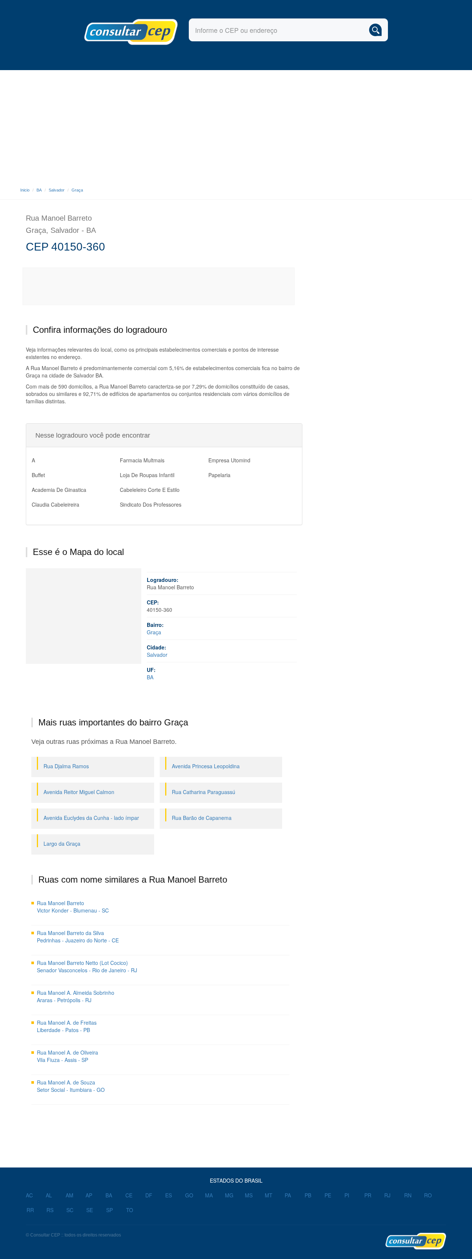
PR (367, 1195)
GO (189, 1195)
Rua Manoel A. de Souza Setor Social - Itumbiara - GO (71, 1086)
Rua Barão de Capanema (202, 817)
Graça (77, 190)
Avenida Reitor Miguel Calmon (79, 792)
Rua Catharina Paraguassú (203, 792)
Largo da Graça (62, 843)
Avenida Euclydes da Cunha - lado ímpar (91, 817)
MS (249, 1195)
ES (168, 1195)
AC (29, 1195)
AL (49, 1195)
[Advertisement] (236, 125)
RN (408, 1195)
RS (49, 1210)
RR (30, 1210)
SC (69, 1210)
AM (69, 1195)
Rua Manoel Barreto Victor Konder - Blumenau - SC (73, 906)
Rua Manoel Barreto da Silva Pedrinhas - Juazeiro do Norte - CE (78, 936)
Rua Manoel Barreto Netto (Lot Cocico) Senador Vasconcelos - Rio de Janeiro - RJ (87, 966)
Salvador (57, 190)
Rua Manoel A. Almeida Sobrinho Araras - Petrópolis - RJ (75, 996)
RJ (387, 1195)
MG (229, 1195)
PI (346, 1195)
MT (269, 1195)
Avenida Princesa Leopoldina (206, 766)
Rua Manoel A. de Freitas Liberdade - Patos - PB (67, 1026)
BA (39, 190)
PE (327, 1195)
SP (109, 1210)
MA (209, 1195)
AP (89, 1195)
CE (128, 1195)
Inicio (25, 190)
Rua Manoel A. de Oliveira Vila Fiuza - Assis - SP (67, 1056)
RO (428, 1195)
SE (89, 1210)
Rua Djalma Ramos (66, 766)
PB (308, 1195)
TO (129, 1210)
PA (288, 1195)
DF (148, 1195)
